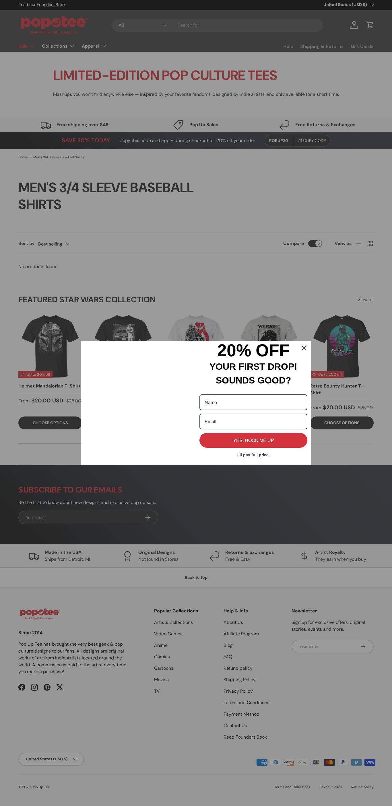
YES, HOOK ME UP (253, 440)
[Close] (304, 315)
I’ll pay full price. (253, 454)
